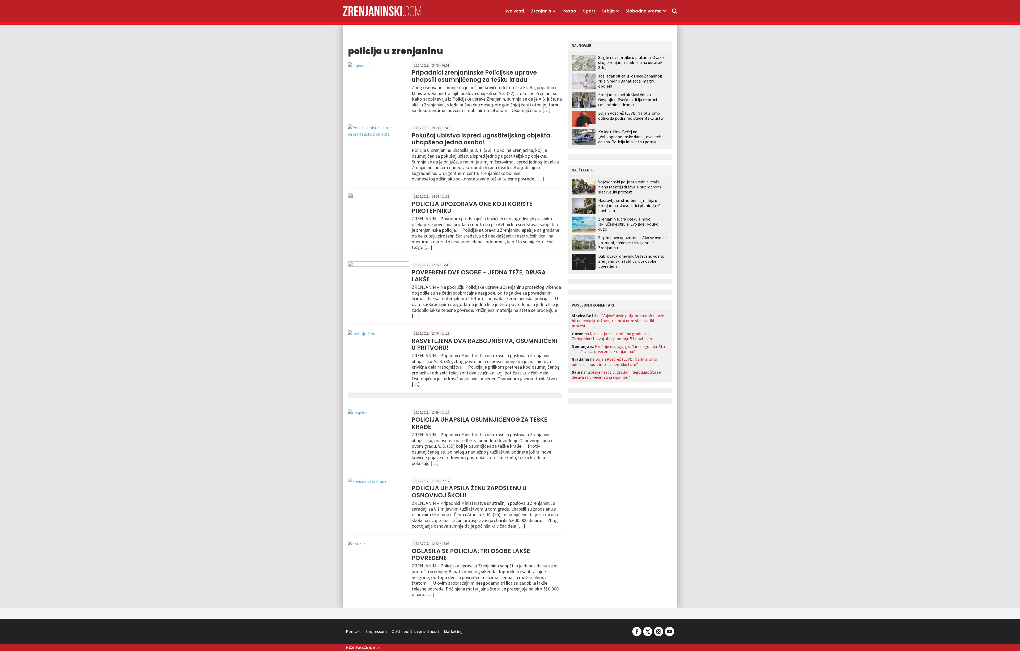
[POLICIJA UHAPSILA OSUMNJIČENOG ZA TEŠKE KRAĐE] (358, 412)
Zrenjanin (541, 11)
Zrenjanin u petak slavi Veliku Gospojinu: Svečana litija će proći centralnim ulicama (627, 99)
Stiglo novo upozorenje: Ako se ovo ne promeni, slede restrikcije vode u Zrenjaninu (632, 242)
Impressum (376, 631)
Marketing (453, 631)
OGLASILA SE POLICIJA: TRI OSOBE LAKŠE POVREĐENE (471, 554)
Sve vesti (514, 11)
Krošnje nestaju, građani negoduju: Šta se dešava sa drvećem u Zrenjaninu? (618, 349)
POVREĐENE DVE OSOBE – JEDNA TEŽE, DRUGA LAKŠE (479, 275)
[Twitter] (647, 630)
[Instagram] (658, 630)
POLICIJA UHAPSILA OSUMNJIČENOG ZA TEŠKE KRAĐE (479, 423)
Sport (589, 11)
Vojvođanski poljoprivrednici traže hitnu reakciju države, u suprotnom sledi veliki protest (629, 187)
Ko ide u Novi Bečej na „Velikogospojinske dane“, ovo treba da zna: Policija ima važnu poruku (631, 136)
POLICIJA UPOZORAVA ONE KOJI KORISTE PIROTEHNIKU (472, 207)
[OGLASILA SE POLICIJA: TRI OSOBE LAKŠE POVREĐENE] (357, 543)
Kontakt (353, 631)
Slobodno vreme (644, 11)
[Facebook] (636, 630)
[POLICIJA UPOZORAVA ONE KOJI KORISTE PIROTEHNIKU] (378, 212)
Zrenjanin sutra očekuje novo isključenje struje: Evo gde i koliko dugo (628, 224)
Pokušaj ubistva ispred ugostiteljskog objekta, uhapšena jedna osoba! (482, 138)
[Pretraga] (674, 11)
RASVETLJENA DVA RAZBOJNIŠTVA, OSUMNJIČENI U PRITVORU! (485, 344)
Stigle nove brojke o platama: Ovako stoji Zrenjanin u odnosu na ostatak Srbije (631, 62)
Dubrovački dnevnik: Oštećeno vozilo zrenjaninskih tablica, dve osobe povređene (631, 261)
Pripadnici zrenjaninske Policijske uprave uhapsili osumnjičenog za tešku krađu (474, 76)
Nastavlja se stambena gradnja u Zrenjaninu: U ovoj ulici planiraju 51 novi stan (629, 205)
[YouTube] (669, 630)
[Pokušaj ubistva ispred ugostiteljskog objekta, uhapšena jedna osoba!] (378, 130)
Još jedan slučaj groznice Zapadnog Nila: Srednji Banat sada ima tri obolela (630, 81)
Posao (569, 11)
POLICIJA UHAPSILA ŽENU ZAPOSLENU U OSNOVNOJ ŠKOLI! (469, 491)
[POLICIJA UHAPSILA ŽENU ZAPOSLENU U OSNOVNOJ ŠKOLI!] (367, 480)
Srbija (608, 11)
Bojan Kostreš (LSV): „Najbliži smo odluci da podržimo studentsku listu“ (631, 115)
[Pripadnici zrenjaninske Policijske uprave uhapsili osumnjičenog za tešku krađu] (358, 65)
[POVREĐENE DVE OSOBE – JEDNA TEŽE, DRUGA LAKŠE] (378, 280)
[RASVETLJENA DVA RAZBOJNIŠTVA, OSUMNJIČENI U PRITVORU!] (361, 333)
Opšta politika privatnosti (415, 631)
